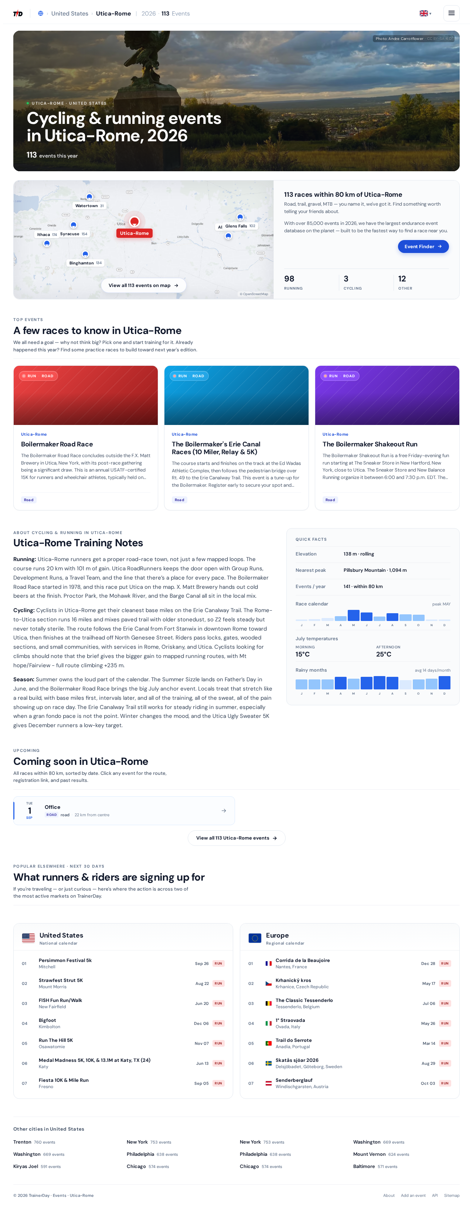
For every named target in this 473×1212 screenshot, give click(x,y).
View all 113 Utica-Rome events (236, 838)
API (435, 1195)
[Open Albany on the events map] (228, 236)
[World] (41, 13)
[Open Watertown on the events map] (89, 196)
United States (69, 13)
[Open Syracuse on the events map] (73, 225)
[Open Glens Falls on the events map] (240, 217)
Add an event (413, 1195)
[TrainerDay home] (18, 13)
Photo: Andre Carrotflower (414, 38)
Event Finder (419, 246)
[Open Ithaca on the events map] (47, 243)
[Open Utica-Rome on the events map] (134, 221)
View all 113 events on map (140, 285)
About (389, 1195)
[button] (426, 13)
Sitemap (452, 1195)
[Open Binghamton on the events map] (85, 254)
